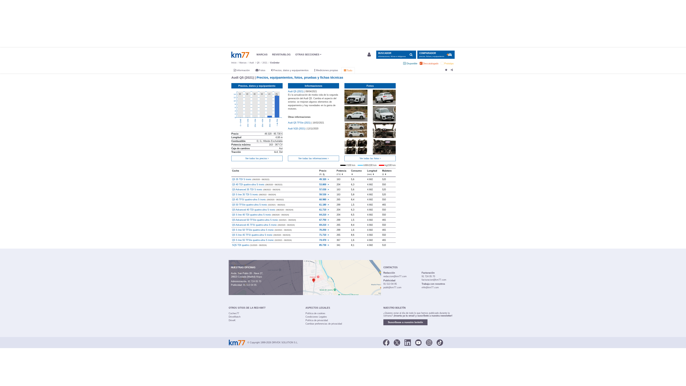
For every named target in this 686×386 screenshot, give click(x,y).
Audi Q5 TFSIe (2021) (299, 122)
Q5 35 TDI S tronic (250, 179)
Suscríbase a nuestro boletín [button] (405, 322)
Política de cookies (315, 313)
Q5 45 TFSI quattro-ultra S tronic (258, 199)
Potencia (341, 172)
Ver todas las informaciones (313, 158)
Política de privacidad (316, 320)
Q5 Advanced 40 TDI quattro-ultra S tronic (262, 209)
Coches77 (234, 313)
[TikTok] (440, 342)
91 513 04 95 (250, 285)
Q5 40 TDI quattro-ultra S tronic (257, 184)
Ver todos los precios (256, 158)
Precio (322, 172)
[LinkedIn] (407, 342)
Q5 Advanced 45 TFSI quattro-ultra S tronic (263, 225)
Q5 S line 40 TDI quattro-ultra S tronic (260, 214)
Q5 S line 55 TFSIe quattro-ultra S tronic (262, 240)
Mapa (259, 276)
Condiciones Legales (316, 316)
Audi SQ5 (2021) (297, 128)
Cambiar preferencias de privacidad (323, 323)
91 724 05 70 (254, 281)
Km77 (240, 54)
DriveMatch (234, 316)
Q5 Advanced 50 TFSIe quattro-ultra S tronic (264, 220)
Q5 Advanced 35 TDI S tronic (256, 189)
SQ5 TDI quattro (249, 245)
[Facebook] (386, 342)
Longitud (372, 172)
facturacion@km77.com (434, 279)
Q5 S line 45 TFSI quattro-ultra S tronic (261, 235)
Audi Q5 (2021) (296, 91)
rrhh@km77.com (430, 287)
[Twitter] (397, 342)
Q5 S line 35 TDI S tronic (254, 194)
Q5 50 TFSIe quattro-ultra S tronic (258, 204)
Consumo (356, 170)
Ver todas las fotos (370, 158)
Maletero (387, 172)
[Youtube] (418, 342)
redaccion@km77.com (395, 276)
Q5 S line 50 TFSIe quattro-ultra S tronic (262, 230)
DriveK (232, 320)
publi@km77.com (392, 287)
